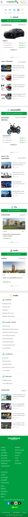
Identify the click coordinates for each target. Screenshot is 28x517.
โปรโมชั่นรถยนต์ (4, 463)
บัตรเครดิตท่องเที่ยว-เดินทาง (8, 345)
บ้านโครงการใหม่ (4, 472)
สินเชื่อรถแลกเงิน (6, 307)
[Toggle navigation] (1, 2)
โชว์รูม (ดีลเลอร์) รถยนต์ (6, 460)
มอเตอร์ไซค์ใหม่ (4, 452)
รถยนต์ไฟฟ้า (3, 450)
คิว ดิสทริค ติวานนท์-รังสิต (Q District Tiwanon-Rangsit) (12, 235)
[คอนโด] (18, 10)
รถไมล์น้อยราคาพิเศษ (5, 466)
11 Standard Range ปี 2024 (8, 47)
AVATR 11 (5, 41)
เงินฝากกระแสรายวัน (7, 364)
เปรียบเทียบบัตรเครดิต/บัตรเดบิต (10, 332)
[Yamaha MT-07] (14, 129)
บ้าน (14, 13)
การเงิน (22, 13)
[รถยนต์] (6, 10)
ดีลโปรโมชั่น (3, 488)
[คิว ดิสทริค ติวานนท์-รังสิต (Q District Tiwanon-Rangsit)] (14, 224)
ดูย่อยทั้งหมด (13, 49)
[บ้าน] (14, 10)
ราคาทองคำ (17, 455)
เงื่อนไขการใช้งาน (4, 491)
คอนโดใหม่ (3, 474)
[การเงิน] (22, 10)
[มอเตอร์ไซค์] (10, 10)
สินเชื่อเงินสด (17, 447)
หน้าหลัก (2, 486)
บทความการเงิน (6, 370)
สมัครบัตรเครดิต (6, 326)
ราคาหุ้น (16, 458)
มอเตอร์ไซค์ (10, 13)
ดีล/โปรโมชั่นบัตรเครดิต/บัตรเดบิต (10, 329)
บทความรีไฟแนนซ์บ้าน (7, 383)
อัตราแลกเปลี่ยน (18, 463)
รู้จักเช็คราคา (3, 494)
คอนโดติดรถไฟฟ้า (4, 477)
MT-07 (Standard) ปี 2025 (7, 140)
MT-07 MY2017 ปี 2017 (7, 142)
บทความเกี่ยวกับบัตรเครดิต (8, 335)
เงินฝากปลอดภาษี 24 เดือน (8, 367)
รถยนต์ (5, 13)
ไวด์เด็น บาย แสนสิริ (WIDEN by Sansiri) (12, 278)
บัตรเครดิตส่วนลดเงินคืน (8, 342)
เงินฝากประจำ (5, 358)
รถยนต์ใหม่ (3, 447)
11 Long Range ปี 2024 (7, 45)
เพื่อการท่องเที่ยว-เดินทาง (8, 313)
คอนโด (18, 13)
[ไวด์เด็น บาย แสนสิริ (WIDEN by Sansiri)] (14, 267)
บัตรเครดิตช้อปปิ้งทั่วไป (7, 339)
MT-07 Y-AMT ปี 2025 (7, 138)
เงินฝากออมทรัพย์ (6, 361)
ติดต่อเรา (3, 496)
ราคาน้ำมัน (17, 460)
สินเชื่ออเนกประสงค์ (6, 304)
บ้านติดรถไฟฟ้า (4, 480)
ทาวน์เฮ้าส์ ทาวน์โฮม (5, 482)
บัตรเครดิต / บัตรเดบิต (19, 450)
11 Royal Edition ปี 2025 (7, 43)
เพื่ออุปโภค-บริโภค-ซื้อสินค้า (8, 316)
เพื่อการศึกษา (5, 310)
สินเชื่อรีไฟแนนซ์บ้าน (7, 380)
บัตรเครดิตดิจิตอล (6, 348)
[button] (23, 2)
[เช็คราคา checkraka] (11, 2)
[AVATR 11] (14, 34)
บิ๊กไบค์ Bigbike (4, 455)
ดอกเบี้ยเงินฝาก (18, 452)
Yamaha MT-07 (7, 136)
